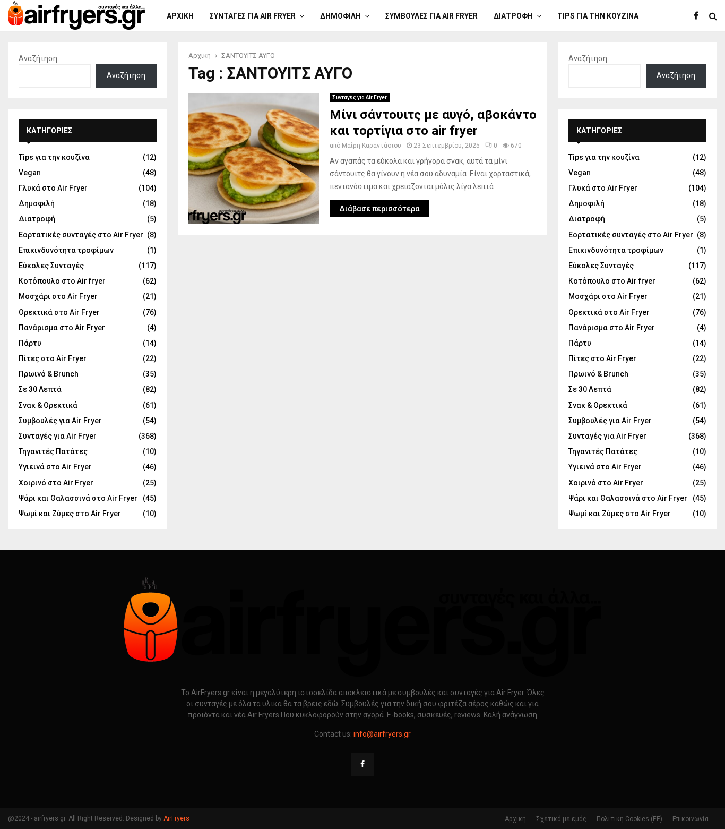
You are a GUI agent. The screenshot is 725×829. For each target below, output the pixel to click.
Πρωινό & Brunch (49, 374)
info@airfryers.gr (382, 734)
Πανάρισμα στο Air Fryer (62, 327)
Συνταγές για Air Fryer (253, 16)
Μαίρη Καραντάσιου (371, 145)
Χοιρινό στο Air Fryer (56, 482)
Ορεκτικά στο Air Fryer (59, 312)
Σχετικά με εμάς (561, 819)
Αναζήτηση (38, 58)
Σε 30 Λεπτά (40, 389)
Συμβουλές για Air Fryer (431, 16)
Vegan (30, 172)
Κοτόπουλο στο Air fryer (62, 281)
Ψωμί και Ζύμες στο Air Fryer (70, 513)
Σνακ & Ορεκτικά (48, 405)
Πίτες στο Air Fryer (53, 358)
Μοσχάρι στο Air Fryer (58, 296)
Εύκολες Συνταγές (51, 265)
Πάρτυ (30, 343)
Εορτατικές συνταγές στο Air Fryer (81, 234)
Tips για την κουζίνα (597, 16)
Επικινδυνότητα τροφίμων (66, 250)
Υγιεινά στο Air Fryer (55, 467)
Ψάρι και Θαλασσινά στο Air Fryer (78, 498)
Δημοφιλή (340, 16)
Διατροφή (513, 16)
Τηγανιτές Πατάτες (53, 451)
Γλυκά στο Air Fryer (53, 188)
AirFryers (176, 818)
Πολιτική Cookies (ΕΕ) (629, 819)
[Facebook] (699, 16)
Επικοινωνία (690, 819)
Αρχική (180, 16)
